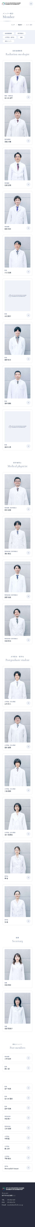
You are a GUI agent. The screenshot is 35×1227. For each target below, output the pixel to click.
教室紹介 (20, 24)
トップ (13, 24)
